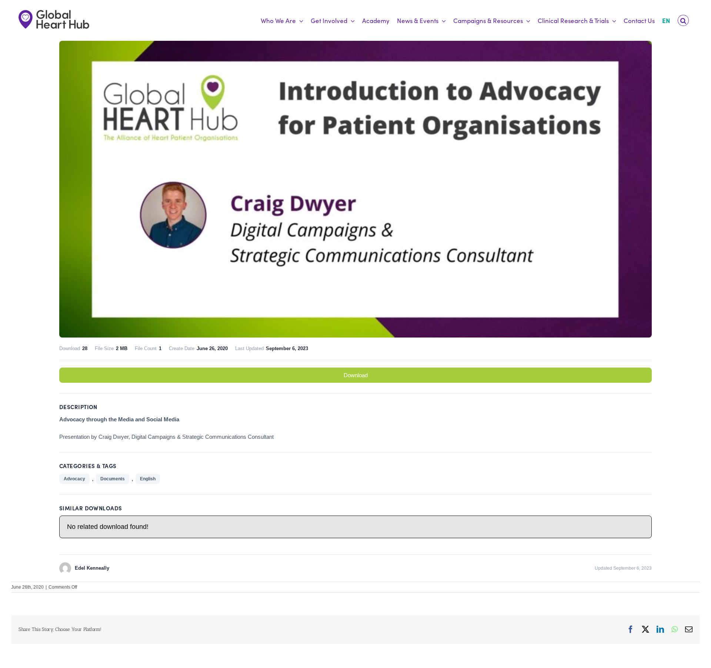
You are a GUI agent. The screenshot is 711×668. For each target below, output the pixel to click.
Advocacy (74, 478)
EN (666, 20)
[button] (683, 20)
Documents (112, 478)
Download (356, 375)
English (148, 478)
